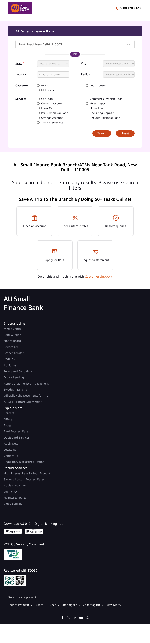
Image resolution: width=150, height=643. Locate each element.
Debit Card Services (16, 437)
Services (20, 99)
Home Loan (97, 108)
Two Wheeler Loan (53, 122)
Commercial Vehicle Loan (106, 98)
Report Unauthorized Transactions (26, 383)
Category (21, 85)
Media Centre (13, 329)
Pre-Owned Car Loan (54, 112)
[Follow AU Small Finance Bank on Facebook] (62, 617)
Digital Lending (14, 377)
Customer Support (98, 276)
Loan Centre (98, 85)
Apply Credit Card (16, 485)
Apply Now (11, 443)
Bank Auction (12, 335)
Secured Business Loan (105, 117)
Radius (85, 74)
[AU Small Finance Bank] (20, 8)
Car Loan (47, 98)
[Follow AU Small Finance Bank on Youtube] (81, 617)
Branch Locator (14, 353)
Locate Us (10, 449)
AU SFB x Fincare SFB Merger (23, 401)
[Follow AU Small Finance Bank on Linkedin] (75, 617)
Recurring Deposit (102, 112)
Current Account (52, 103)
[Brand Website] (87, 617)
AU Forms (10, 365)
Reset (125, 133)
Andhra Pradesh (18, 604)
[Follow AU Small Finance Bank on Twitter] (68, 617)
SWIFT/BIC (10, 359)
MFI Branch (48, 90)
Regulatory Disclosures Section (24, 462)
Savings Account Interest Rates (24, 479)
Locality (20, 74)
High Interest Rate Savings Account (27, 473)
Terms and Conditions (18, 371)
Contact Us (11, 455)
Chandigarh (69, 604)
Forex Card (48, 108)
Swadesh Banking (15, 389)
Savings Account (52, 117)
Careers (9, 413)
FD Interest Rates (15, 497)
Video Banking (13, 503)
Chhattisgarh (91, 604)
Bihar (52, 604)
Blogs (7, 425)
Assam (39, 604)
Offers (8, 419)
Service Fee (11, 347)
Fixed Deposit (98, 103)
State (19, 63)
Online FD (11, 491)
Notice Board (12, 341)
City (83, 63)
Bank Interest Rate (16, 431)
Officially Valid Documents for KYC (26, 395)
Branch (46, 85)
